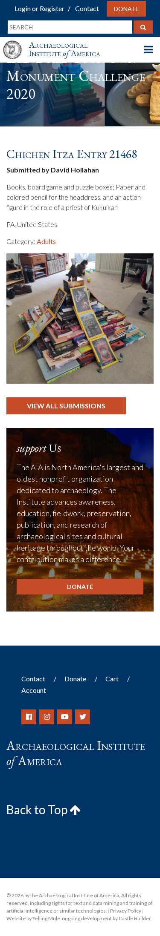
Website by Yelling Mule (33, 918)
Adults (46, 241)
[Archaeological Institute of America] (15, 42)
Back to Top (38, 809)
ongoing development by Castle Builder (106, 918)
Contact (87, 8)
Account (33, 690)
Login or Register (39, 8)
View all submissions (66, 406)
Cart (112, 679)
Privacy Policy (125, 910)
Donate (126, 8)
